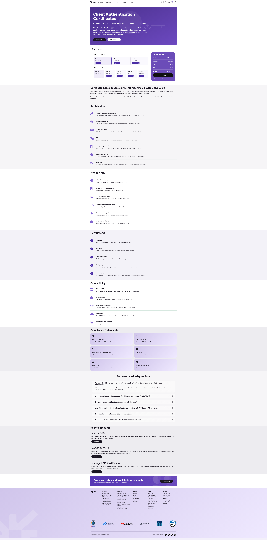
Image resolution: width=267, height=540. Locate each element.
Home (94, 8)
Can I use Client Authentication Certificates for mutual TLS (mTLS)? (122, 396)
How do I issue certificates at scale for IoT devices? (116, 402)
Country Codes (151, 500)
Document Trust (105, 498)
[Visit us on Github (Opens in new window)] (175, 535)
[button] (101, 2)
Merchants (135, 501)
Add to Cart (163, 75)
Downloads (150, 508)
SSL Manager (151, 506)
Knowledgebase (151, 495)
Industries (119, 491)
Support (150, 491)
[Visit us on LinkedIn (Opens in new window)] (166, 535)
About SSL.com (166, 493)
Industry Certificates (106, 504)
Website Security (106, 493)
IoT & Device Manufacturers (120, 506)
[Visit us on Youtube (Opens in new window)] (172, 535)
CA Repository (166, 500)
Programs (135, 491)
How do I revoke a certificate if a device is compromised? (118, 420)
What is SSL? (151, 493)
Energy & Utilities (121, 502)
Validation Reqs (151, 503)
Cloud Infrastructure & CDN (123, 495)
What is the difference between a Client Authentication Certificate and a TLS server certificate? (129, 384)
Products (98, 8)
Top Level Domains (152, 501)
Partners (135, 493)
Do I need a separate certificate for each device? (114, 414)
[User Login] (175, 2)
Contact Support (152, 496)
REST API (135, 495)
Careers (165, 498)
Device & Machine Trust (105, 8)
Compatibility (151, 498)
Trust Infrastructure (106, 503)
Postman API (136, 496)
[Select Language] (169, 2)
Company (165, 491)
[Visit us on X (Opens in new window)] (169, 535)
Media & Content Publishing (123, 504)
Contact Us (165, 496)
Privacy (165, 503)
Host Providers (136, 498)
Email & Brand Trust (106, 495)
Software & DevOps (121, 493)
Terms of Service (167, 501)
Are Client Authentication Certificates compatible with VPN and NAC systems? (126, 408)
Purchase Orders (152, 504)
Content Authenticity (106, 501)
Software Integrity (106, 496)
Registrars (135, 500)
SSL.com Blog (166, 495)
